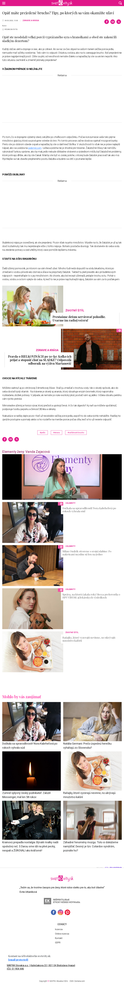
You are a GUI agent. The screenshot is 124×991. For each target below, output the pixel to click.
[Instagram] (60, 912)
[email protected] (18, 959)
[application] (62, 477)
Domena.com (79, 981)
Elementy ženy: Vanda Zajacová (26, 452)
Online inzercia (62, 934)
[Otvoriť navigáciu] (4, 3)
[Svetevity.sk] (62, 3)
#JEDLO (42, 432)
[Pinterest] (67, 912)
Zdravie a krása (31, 20)
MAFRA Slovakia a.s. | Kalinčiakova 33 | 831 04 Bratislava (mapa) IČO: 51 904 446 (41, 967)
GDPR (57, 942)
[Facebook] (106, 21)
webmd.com (35, 147)
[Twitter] (118, 21)
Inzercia (59, 929)
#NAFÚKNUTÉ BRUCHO (76, 432)
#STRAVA (56, 432)
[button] (120, 3)
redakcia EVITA (11, 29)
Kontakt (58, 938)
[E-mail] (112, 21)
